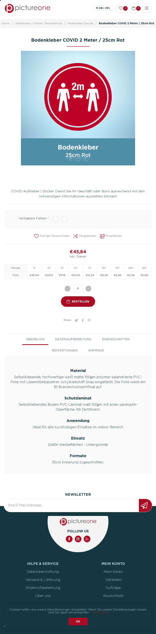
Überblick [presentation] (35, 339)
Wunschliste (113, 596)
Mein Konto (113, 572)
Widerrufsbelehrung (42, 588)
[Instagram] (78, 539)
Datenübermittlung (43, 572)
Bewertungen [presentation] (65, 350)
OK (78, 621)
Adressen (113, 580)
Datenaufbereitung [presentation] (73, 339)
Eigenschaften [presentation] (116, 339)
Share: (68, 320)
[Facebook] (69, 539)
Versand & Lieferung (42, 580)
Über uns (43, 596)
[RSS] (87, 539)
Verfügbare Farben (32, 218)
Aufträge (113, 588)
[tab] (35, 339)
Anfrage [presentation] (96, 350)
